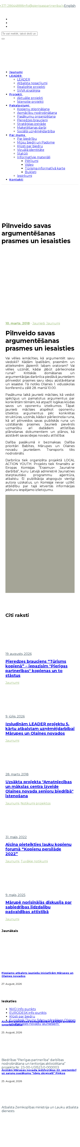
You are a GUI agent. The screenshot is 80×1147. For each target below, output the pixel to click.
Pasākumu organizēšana (36, 116)
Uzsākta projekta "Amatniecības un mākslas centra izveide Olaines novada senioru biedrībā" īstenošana (39, 788)
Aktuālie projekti (30, 98)
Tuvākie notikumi (34, 861)
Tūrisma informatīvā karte (45, 168)
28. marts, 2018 (17, 774)
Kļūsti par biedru (30, 146)
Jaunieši (38, 323)
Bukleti (30, 172)
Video (29, 165)
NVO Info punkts (22, 1009)
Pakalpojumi (19, 105)
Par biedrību (27, 139)
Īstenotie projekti (30, 102)
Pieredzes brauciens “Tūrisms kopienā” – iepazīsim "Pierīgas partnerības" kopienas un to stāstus (36, 668)
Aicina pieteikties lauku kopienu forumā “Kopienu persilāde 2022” (38, 849)
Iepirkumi (24, 176)
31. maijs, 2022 (16, 837)
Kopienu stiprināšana (33, 109)
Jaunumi (16, 72)
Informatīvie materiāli (33, 157)
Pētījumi (31, 161)
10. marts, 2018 (17, 323)
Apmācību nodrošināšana (37, 113)
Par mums (17, 135)
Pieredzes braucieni (32, 120)
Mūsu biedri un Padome (36, 142)
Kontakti (16, 179)
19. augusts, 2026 (18, 654)
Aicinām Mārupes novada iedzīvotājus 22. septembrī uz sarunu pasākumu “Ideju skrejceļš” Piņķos (39, 1071)
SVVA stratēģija (28, 90)
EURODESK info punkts (27, 1013)
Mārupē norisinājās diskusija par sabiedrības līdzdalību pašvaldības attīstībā (38, 907)
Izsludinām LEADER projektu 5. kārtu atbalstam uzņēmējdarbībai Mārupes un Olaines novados (40, 729)
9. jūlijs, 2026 (15, 716)
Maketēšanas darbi (31, 127)
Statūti (22, 153)
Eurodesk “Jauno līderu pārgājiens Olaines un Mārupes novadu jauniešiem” (42, 1022)
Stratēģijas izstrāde (31, 124)
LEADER (15, 76)
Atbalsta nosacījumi (32, 83)
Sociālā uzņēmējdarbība (36, 131)
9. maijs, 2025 (15, 895)
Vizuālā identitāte (30, 150)
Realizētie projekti (31, 87)
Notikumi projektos (35, 803)
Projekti (15, 94)
